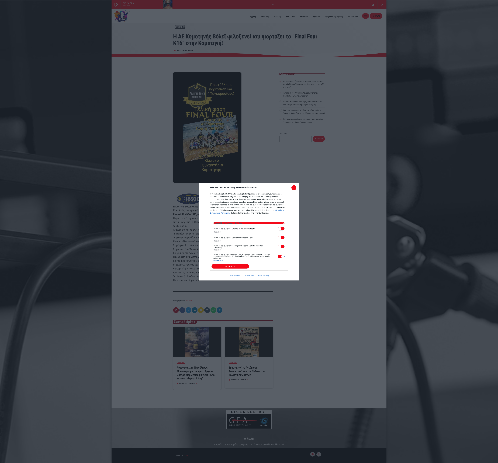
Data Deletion (234, 275)
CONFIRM (230, 266)
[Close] (293, 187)
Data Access (249, 275)
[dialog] (249, 231)
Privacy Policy (263, 275)
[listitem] (249, 223)
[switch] (281, 228)
